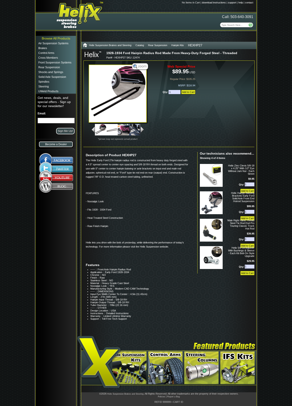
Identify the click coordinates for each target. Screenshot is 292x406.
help (240, 2)
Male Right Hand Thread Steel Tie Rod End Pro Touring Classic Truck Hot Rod (240, 224)
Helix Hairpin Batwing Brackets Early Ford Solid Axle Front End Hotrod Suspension (242, 197)
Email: (42, 113)
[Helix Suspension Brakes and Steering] (85, 46)
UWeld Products (48, 91)
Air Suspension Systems (53, 43)
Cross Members (48, 57)
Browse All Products (56, 38)
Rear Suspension (49, 67)
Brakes (42, 48)
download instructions (214, 2)
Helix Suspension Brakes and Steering (110, 45)
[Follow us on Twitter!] (56, 169)
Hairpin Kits (177, 45)
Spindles (43, 81)
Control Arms (46, 53)
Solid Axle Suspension (52, 77)
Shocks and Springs (50, 72)
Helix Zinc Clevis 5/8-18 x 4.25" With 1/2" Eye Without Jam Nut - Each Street (241, 169)
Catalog (140, 45)
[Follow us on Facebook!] (56, 158)
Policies (161, 396)
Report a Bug (173, 396)
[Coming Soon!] (56, 178)
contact (249, 2)
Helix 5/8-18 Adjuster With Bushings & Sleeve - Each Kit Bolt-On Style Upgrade (241, 251)
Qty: (166, 92)
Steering (43, 86)
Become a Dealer (56, 144)
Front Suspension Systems (54, 62)
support (232, 2)
